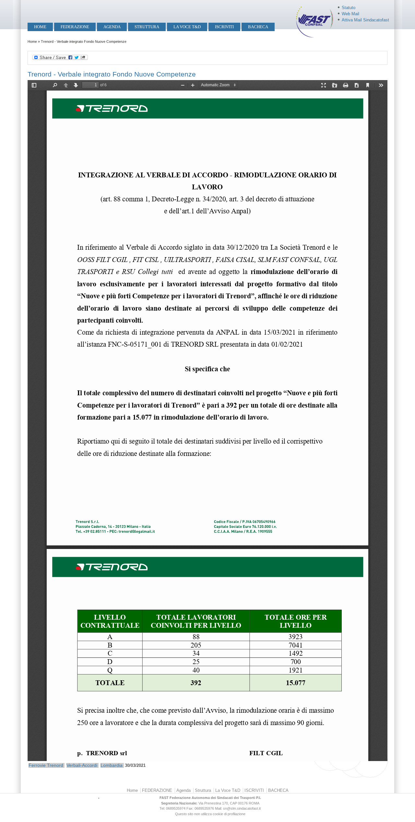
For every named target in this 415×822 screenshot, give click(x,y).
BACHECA (258, 26)
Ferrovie (37, 765)
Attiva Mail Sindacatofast (365, 20)
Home (40, 26)
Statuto (348, 7)
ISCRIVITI (224, 26)
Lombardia (112, 765)
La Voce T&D (187, 26)
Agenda (112, 26)
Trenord (55, 765)
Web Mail (350, 13)
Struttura (147, 26)
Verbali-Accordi (81, 765)
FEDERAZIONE (75, 26)
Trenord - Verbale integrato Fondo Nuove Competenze (112, 74)
